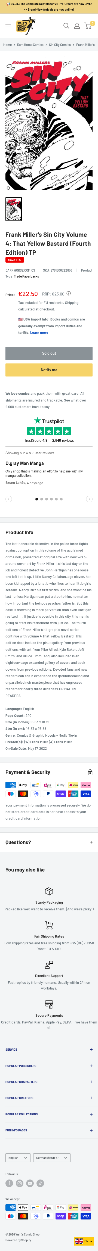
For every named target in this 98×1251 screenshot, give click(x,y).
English (13, 1157)
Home (7, 44)
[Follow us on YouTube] (30, 1183)
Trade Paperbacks (26, 276)
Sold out (49, 353)
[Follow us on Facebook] (9, 1183)
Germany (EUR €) (47, 1157)
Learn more (39, 332)
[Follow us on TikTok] (40, 1183)
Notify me (49, 370)
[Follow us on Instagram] (19, 1183)
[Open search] (66, 26)
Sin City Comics (60, 44)
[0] (88, 26)
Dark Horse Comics (30, 44)
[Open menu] (8, 26)
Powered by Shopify (18, 1240)
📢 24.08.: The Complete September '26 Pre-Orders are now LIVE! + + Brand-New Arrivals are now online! (49, 6)
